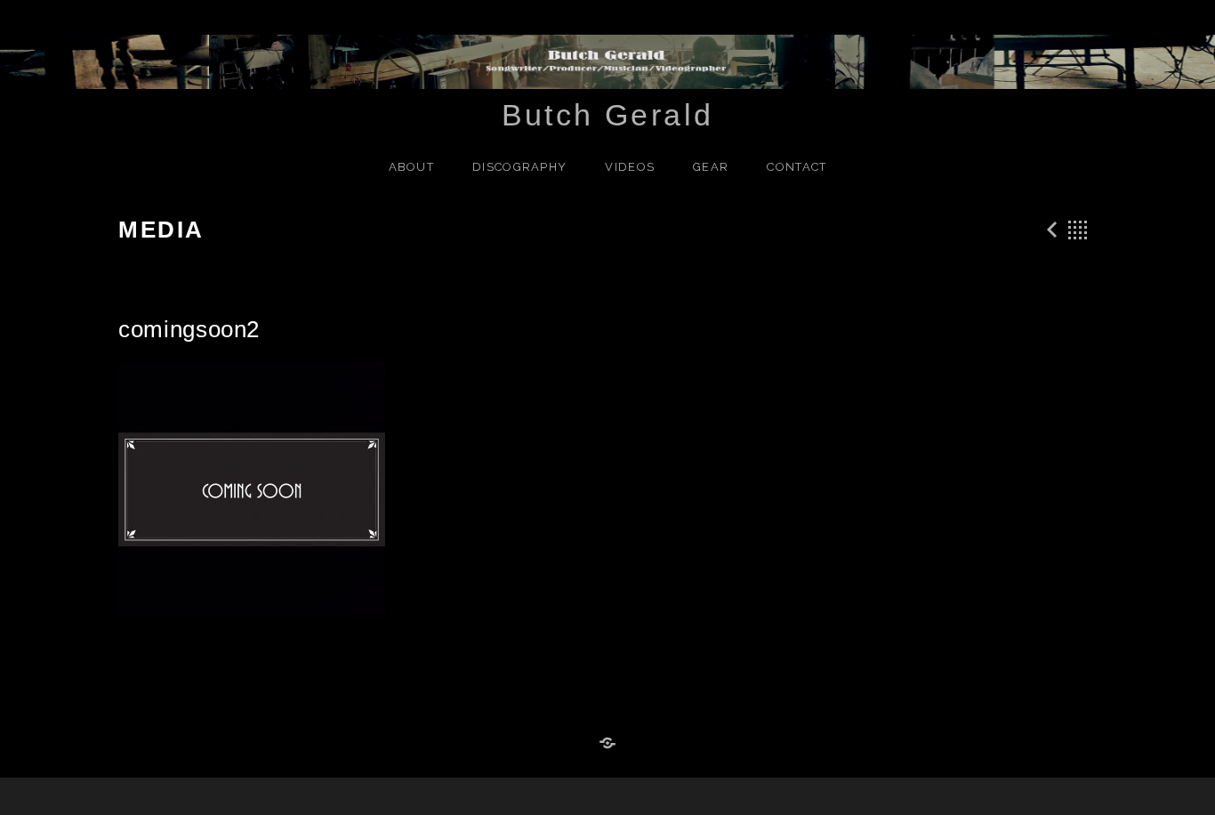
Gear (710, 166)
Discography (519, 166)
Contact (796, 166)
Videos (630, 166)
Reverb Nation (607, 744)
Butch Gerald (608, 115)
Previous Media (1049, 229)
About (412, 166)
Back (1078, 229)
